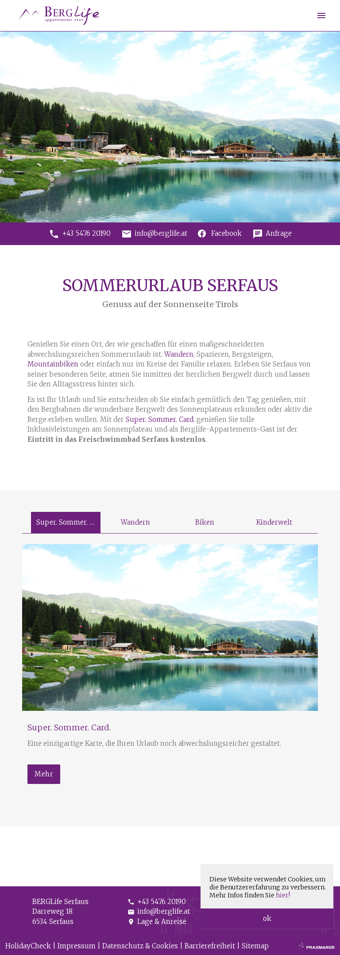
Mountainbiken (53, 364)
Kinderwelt (274, 522)
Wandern (178, 354)
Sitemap (255, 946)
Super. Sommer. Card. (160, 419)
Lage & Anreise (157, 921)
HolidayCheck (28, 946)
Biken (204, 522)
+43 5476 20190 (157, 901)
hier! (283, 895)
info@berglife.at (159, 911)
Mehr (44, 774)
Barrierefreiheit (210, 946)
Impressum (77, 946)
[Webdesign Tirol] (317, 946)
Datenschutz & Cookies (140, 946)
